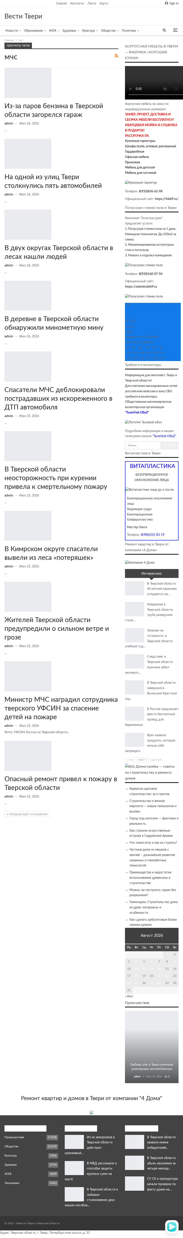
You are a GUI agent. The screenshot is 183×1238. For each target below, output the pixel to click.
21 (159, 976)
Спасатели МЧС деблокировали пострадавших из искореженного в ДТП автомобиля (58, 399)
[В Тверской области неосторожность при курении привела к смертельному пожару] (27, 446)
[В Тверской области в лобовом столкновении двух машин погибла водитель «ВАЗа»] (74, 1194)
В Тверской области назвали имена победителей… (161, 1143)
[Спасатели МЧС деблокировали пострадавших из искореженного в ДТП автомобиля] (27, 366)
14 (159, 969)
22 (167, 976)
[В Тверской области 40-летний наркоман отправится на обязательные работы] (134, 588)
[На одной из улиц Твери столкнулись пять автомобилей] (27, 154)
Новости (11, 30)
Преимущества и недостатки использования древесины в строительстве (150, 878)
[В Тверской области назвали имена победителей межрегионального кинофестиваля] (134, 1142)
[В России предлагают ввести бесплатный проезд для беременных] (134, 714)
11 (136, 969)
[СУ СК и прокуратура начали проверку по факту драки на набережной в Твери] (134, 1183)
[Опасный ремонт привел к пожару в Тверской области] (27, 756)
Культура (88, 30)
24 (129, 983)
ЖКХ (52, 30)
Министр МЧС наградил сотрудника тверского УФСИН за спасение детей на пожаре (61, 708)
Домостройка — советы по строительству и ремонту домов (150, 772)
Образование (33, 30)
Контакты (77, 3)
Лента (91, 3)
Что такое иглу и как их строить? (153, 842)
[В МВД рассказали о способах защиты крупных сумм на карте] (74, 1168)
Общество (108, 30)
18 (136, 976)
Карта (104, 3)
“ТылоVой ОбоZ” (137, 412)
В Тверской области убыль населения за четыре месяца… (161, 1163)
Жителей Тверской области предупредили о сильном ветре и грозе (56, 629)
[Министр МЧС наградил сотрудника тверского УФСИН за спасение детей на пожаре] (27, 676)
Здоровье (69, 30)
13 (151, 969)
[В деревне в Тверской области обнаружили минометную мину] (27, 296)
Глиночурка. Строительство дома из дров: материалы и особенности (153, 907)
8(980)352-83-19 (152, 534)
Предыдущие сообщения (28, 814)
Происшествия (151, 1017)
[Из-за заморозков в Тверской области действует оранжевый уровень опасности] (74, 1142)
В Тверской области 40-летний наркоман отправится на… (162, 589)
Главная (61, 3)
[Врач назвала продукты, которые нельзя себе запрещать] (134, 740)
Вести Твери (23, 16)
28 (159, 983)
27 (151, 983)
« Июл (129, 996)
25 (136, 983)
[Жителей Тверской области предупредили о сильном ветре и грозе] (27, 597)
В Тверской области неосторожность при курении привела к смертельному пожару (55, 478)
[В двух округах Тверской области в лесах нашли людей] (27, 225)
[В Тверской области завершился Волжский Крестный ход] (134, 687)
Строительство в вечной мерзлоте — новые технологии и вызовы (153, 806)
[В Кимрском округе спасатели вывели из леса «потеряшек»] (27, 526)
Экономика (11, 1183)
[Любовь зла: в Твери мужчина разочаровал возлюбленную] (152, 1047)
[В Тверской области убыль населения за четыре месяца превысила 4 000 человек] (134, 1163)
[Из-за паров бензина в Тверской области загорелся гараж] (27, 83)
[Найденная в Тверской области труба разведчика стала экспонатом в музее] (134, 609)
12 (144, 969)
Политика (129, 30)
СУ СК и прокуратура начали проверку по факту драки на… (162, 1184)
